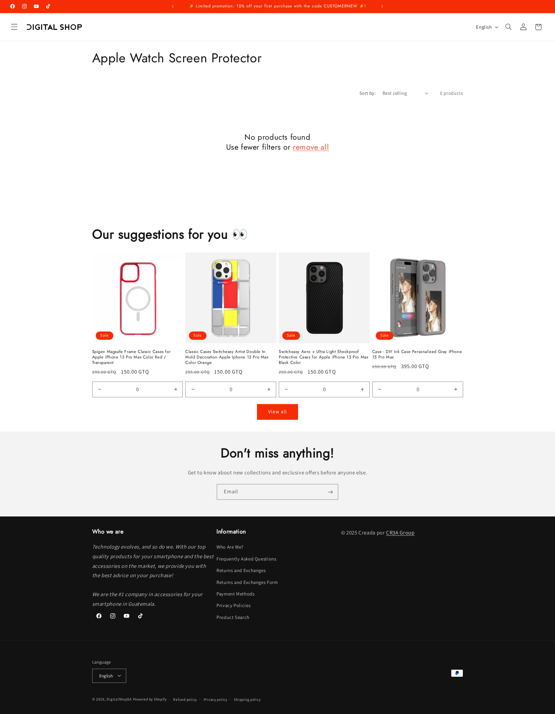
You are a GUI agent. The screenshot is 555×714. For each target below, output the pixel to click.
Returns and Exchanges (241, 571)
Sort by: (367, 93)
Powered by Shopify (150, 698)
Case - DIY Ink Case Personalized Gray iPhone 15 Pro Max (417, 354)
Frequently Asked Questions (246, 559)
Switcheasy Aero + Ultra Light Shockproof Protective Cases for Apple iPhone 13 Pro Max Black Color (323, 357)
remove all (311, 147)
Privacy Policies (233, 606)
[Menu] (14, 27)
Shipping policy (247, 699)
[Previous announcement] (173, 6)
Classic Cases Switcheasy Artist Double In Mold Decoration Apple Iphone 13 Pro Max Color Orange (226, 357)
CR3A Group (400, 532)
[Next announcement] (382, 6)
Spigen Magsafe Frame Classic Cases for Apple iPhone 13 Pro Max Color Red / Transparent (131, 357)
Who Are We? (229, 547)
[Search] (508, 27)
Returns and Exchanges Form (247, 582)
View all (277, 411)
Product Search (233, 617)
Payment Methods (235, 594)
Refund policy (185, 699)
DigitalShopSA (119, 698)
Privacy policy (215, 699)
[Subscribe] (330, 492)
